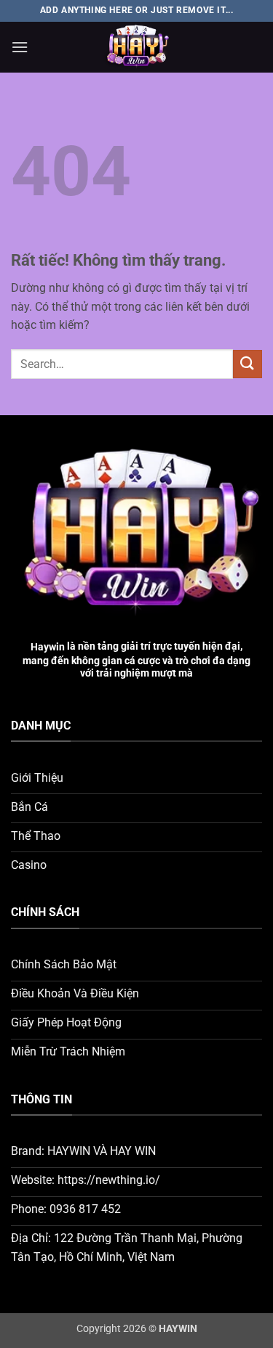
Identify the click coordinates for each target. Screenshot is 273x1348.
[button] (19, 47)
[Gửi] (247, 364)
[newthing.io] (137, 47)
